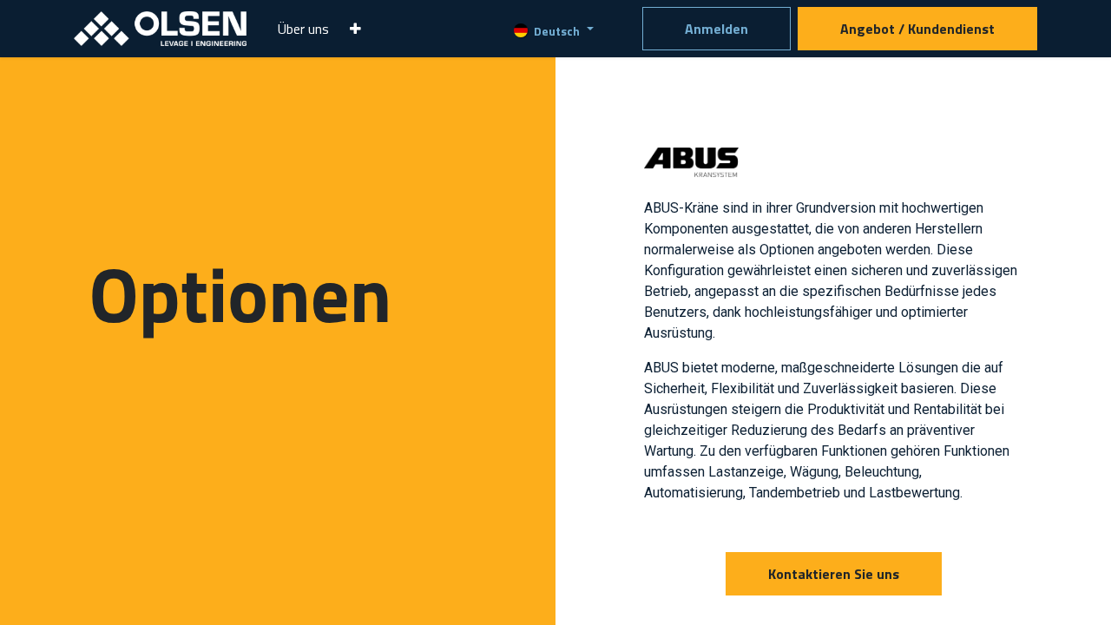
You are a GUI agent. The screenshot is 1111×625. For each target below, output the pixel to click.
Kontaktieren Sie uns (833, 573)
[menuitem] (303, 28)
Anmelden (716, 28)
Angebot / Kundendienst (917, 28)
